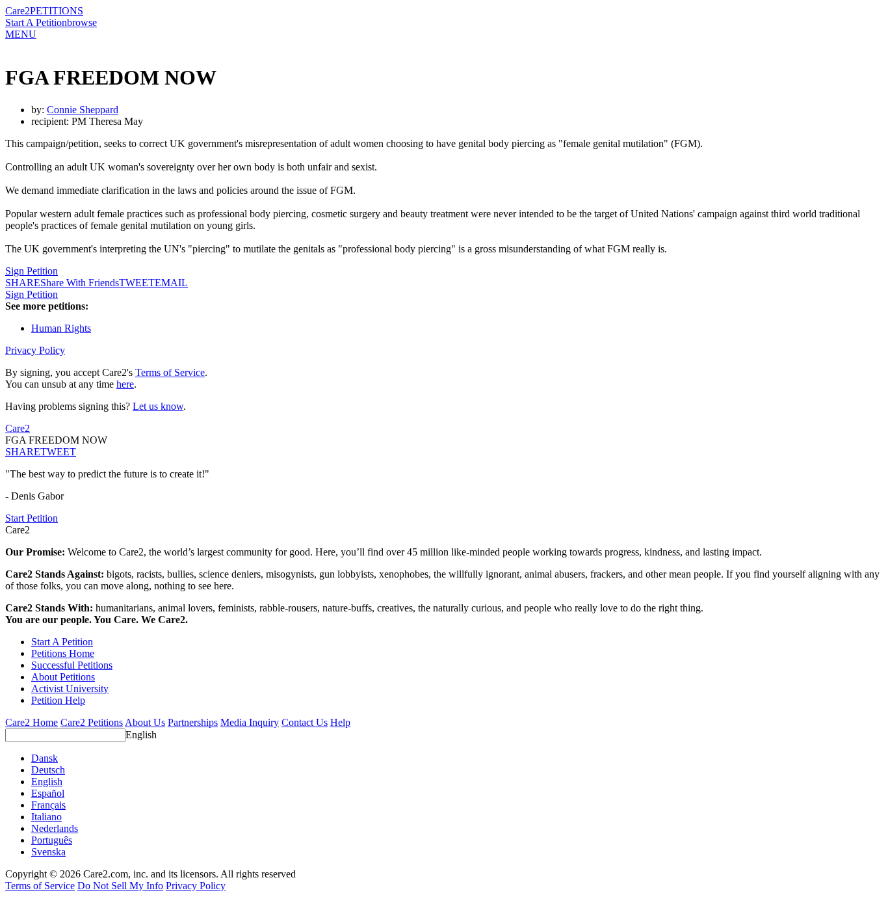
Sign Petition (31, 270)
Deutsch (48, 769)
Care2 (17, 10)
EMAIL (171, 282)
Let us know (158, 406)
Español (47, 793)
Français (48, 804)
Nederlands (54, 828)
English (141, 734)
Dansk (44, 758)
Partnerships (193, 722)
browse (82, 22)
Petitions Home (62, 653)
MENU (20, 34)
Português (51, 840)
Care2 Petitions (91, 722)
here (125, 384)
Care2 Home (31, 722)
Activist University (70, 688)
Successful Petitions (71, 665)
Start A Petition (36, 22)
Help (340, 722)
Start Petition (31, 518)
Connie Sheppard (82, 109)
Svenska (48, 851)
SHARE (22, 451)
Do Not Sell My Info (120, 885)
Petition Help (58, 700)
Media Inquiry (249, 722)
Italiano (46, 816)
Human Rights (61, 328)
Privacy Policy (35, 350)
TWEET (137, 282)
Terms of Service (170, 372)
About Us (145, 722)
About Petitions (63, 676)
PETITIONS (56, 10)
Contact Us (304, 722)
